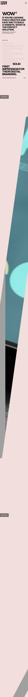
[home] (3, 3)
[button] (25, 3)
